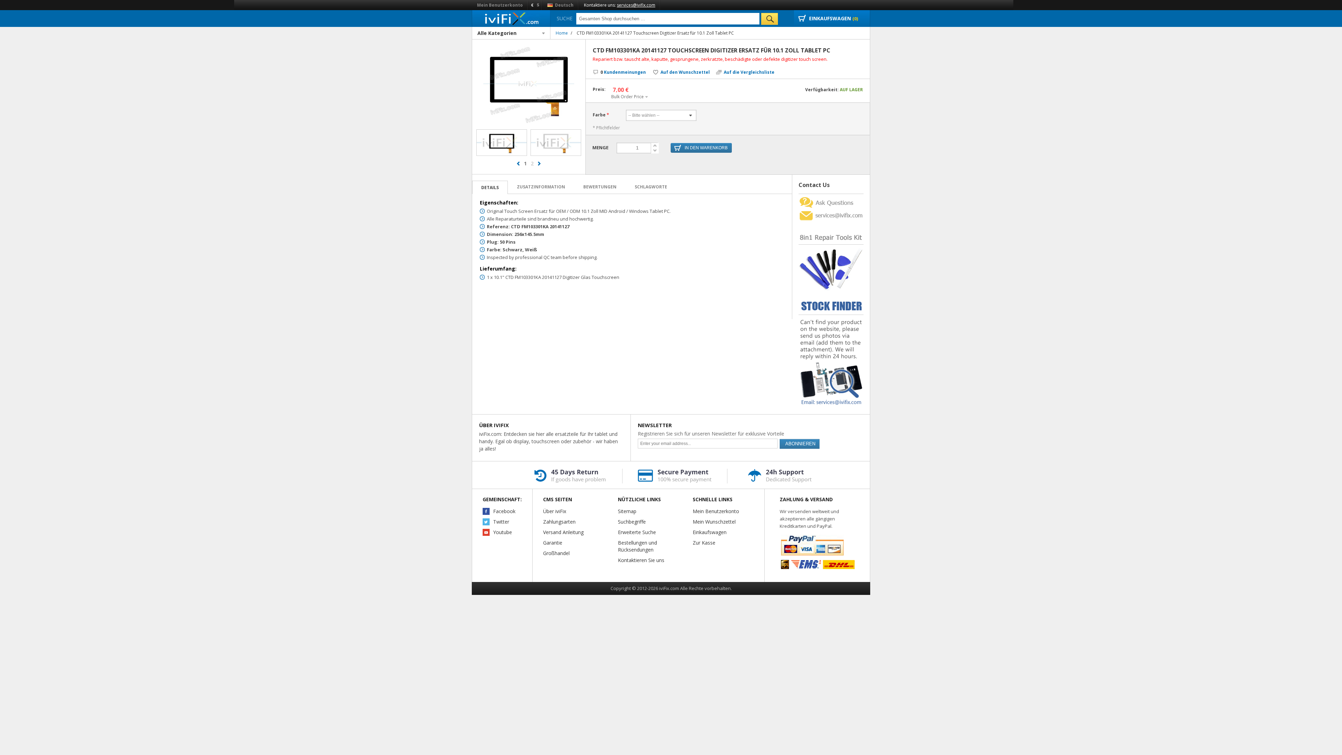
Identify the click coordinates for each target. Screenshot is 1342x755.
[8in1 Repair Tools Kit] (831, 224)
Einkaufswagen (710, 532)
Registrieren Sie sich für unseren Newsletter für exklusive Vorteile (711, 433)
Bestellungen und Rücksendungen (637, 546)
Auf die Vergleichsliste (749, 72)
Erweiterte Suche (637, 532)
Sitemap (627, 511)
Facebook (504, 511)
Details (490, 187)
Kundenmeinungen (623, 72)
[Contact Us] (831, 197)
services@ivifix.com (636, 5)
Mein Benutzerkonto (500, 5)
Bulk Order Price (627, 97)
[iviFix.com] (511, 18)
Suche (564, 18)
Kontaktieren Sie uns (641, 560)
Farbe (599, 115)
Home (562, 33)
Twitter (501, 521)
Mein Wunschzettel (714, 521)
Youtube (502, 532)
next (539, 163)
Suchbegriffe (632, 521)
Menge (600, 147)
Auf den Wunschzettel (685, 72)
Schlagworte (651, 187)
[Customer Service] (831, 212)
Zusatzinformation (541, 187)
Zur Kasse (704, 542)
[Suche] (769, 19)
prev (518, 163)
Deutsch (563, 5)
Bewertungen (599, 187)
